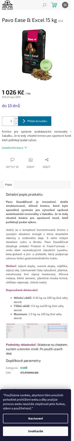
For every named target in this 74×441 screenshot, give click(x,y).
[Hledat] (44, 5)
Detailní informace (12, 148)
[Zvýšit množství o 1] (16, 119)
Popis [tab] (8, 185)
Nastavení (35, 418)
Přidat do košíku (37, 121)
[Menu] (65, 5)
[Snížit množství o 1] (16, 123)
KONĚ (23, 368)
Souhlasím (35, 431)
